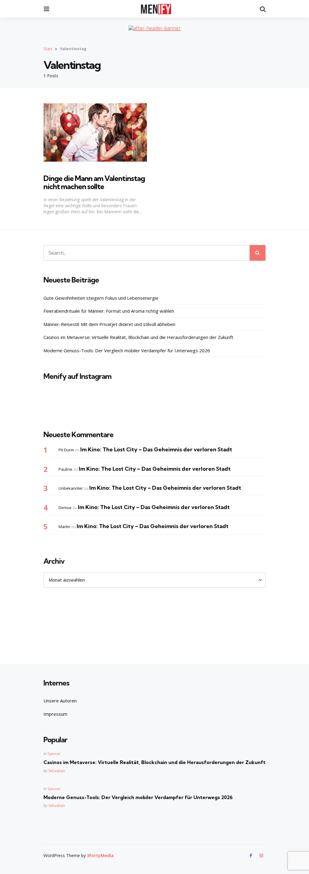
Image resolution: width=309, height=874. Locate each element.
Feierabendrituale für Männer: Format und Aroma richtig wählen (108, 311)
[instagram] (261, 855)
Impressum (55, 714)
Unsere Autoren (60, 701)
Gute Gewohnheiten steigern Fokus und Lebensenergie (100, 298)
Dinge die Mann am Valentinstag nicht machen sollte (94, 182)
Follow (156, 407)
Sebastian (56, 770)
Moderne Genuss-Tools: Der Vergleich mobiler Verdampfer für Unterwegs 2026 (126, 350)
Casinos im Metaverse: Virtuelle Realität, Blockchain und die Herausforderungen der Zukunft (138, 337)
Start (47, 48)
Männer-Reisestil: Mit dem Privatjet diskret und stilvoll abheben (109, 324)
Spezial (53, 753)
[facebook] (251, 855)
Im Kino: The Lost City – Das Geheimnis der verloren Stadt (156, 449)
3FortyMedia (100, 855)
